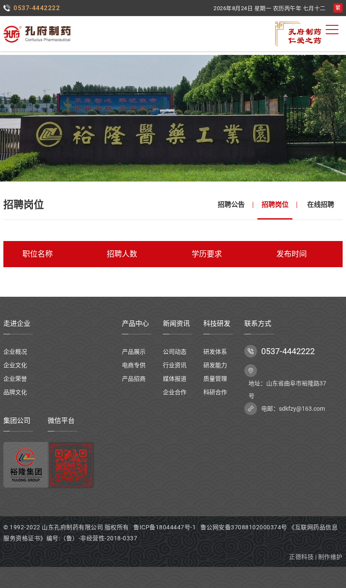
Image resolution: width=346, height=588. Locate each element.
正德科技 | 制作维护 (316, 556)
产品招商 (134, 378)
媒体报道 (175, 378)
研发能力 (215, 365)
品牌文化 (15, 392)
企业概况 (15, 351)
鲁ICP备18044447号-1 (164, 527)
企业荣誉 (15, 378)
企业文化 (15, 365)
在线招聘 (320, 205)
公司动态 (175, 351)
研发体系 (215, 351)
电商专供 (134, 365)
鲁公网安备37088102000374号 (244, 527)
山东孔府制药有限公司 (72, 527)
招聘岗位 (275, 205)
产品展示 (134, 351)
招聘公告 (231, 205)
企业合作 (175, 392)
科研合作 (215, 392)
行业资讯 (175, 365)
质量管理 (215, 378)
